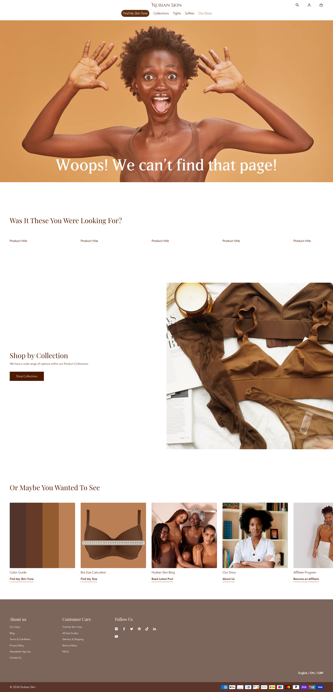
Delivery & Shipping (72, 639)
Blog (12, 633)
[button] (297, 5)
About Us (229, 579)
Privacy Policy (17, 645)
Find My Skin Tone (135, 13)
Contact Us (16, 657)
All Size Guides (70, 633)
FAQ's (65, 651)
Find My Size (89, 579)
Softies (189, 13)
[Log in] (309, 5)
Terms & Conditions (20, 639)
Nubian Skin (27, 687)
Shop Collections (26, 376)
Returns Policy (69, 645)
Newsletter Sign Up (20, 651)
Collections (161, 13)
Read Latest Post (162, 579)
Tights (177, 13)
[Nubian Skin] (166, 5)
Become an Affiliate (306, 579)
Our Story (205, 13)
